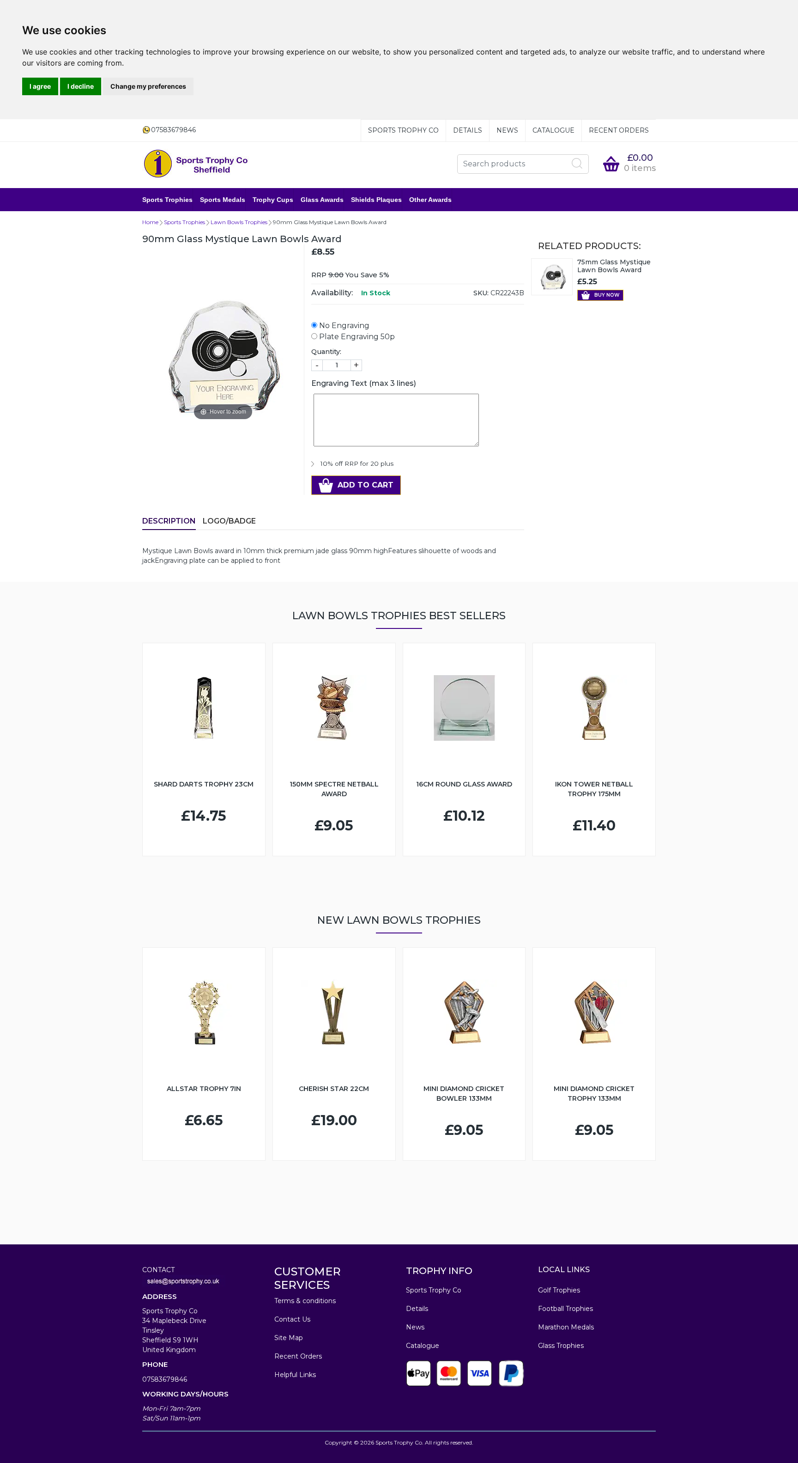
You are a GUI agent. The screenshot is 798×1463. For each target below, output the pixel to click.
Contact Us (292, 1319)
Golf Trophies (559, 1290)
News (507, 130)
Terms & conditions (305, 1301)
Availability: (332, 292)
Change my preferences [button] (148, 86)
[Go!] (577, 163)
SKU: (481, 293)
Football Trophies (565, 1309)
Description (169, 521)
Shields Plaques (376, 199)
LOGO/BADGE (229, 521)
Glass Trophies (561, 1345)
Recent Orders (619, 130)
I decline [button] (80, 86)
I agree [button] (40, 86)
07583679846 (164, 1379)
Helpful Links (295, 1375)
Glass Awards (322, 199)
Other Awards (430, 199)
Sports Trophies (167, 199)
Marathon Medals (566, 1327)
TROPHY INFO (439, 1270)
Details (467, 130)
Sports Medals (222, 199)
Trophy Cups (273, 199)
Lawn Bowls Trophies (239, 222)
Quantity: (326, 351)
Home (150, 222)
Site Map (288, 1338)
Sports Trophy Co (403, 130)
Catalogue (553, 130)
